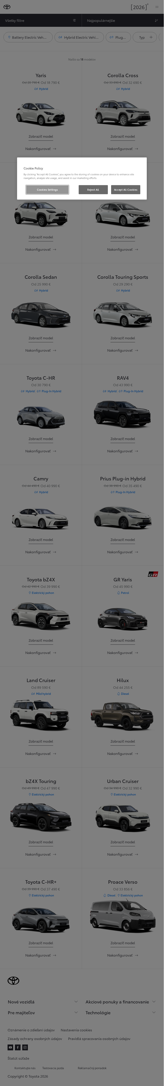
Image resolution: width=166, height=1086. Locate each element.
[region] (82, 178)
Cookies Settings (47, 189)
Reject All (93, 189)
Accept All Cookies (125, 189)
